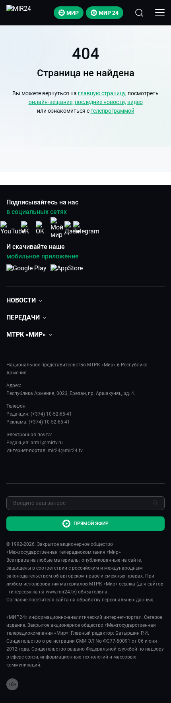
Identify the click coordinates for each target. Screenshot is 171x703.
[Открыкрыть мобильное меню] (160, 12)
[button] (24, 300)
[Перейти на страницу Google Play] (26, 272)
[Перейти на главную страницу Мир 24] (18, 13)
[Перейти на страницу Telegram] (86, 228)
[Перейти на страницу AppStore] (67, 272)
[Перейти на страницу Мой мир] (57, 228)
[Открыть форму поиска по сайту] (139, 13)
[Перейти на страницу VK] (27, 228)
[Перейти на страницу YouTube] (12, 228)
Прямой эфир (91, 523)
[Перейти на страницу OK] (42, 228)
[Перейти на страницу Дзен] (71, 228)
